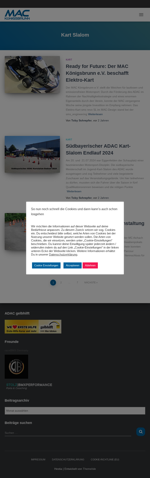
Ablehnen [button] (90, 265)
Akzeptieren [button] (72, 265)
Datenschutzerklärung (63, 254)
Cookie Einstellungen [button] (46, 265)
